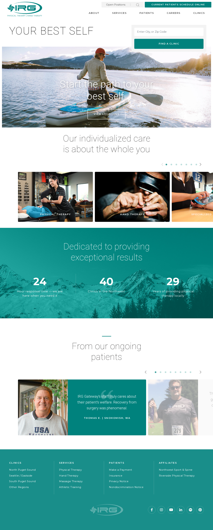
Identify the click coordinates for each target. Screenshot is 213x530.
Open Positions (115, 4)
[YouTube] (171, 510)
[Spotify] (190, 510)
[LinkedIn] (181, 510)
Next (200, 164)
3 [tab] (176, 164)
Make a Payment (120, 469)
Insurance (115, 475)
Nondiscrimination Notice (126, 487)
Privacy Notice (118, 481)
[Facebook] (152, 510)
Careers (174, 12)
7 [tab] (196, 164)
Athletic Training (70, 487)
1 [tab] (166, 164)
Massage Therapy (71, 481)
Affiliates (168, 463)
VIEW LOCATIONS (106, 114)
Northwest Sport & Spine (176, 469)
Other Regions (19, 487)
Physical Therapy (70, 469)
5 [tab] (186, 164)
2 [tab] (171, 164)
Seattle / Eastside (20, 475)
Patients (146, 12)
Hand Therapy (68, 475)
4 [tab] (181, 164)
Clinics (199, 12)
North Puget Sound (22, 469)
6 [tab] (191, 164)
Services (119, 12)
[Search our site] (137, 4)
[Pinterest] (200, 510)
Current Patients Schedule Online (178, 4)
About (94, 12)
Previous (162, 164)
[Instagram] (161, 510)
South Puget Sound (22, 481)
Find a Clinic (169, 43)
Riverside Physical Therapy (177, 475)
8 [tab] (190, 372)
